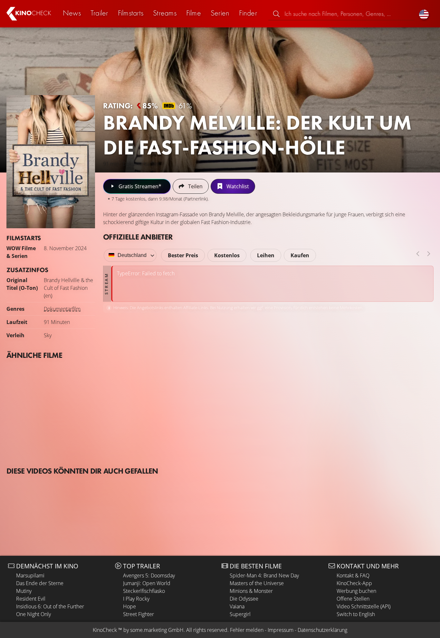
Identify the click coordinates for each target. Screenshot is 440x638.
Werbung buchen (356, 591)
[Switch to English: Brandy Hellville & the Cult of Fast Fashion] (424, 13)
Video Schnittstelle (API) (363, 606)
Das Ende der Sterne (39, 583)
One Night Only (33, 614)
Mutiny (24, 591)
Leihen (265, 255)
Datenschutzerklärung (322, 629)
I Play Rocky (136, 598)
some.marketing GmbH (157, 629)
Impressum (280, 629)
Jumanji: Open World (146, 583)
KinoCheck (105, 629)
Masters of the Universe (257, 583)
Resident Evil (30, 598)
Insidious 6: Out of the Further (50, 606)
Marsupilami (30, 575)
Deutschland (132, 255)
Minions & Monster (251, 591)
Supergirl (240, 614)
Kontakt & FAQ (353, 575)
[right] (429, 254)
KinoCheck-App (354, 583)
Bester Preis (183, 255)
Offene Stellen (353, 598)
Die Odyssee (244, 598)
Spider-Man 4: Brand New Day (264, 575)
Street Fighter (138, 614)
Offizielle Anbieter (138, 237)
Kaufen (300, 255)
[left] (418, 254)
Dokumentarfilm (62, 308)
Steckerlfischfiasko (144, 591)
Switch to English (356, 614)
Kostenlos (227, 255)
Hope (129, 606)
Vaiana (237, 606)
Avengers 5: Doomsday (149, 575)
